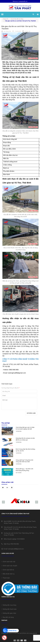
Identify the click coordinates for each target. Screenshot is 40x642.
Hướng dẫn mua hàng (9, 605)
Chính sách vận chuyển (9, 566)
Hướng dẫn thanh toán (9, 609)
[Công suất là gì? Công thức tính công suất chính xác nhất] (7, 462)
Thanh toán (6, 578)
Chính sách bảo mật (8, 561)
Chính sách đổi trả (8, 570)
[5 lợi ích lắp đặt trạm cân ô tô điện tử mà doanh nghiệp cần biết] (7, 431)
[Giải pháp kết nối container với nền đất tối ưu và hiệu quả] (7, 441)
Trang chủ (6, 19)
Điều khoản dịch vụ (8, 574)
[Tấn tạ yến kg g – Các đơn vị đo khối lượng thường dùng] (7, 472)
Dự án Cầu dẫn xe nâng (17, 19)
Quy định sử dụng (8, 617)
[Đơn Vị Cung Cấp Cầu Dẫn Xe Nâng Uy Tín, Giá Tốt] (7, 452)
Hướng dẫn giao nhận (9, 613)
